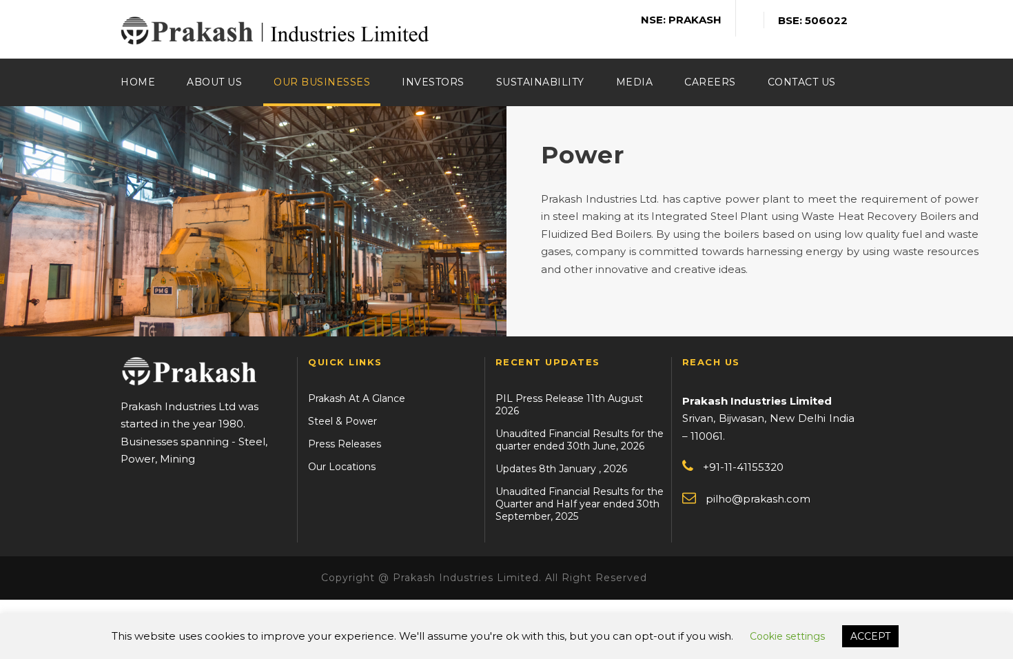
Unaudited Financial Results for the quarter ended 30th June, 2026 (579, 439)
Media (634, 82)
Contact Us (802, 82)
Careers (710, 82)
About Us (214, 82)
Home (138, 82)
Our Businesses (322, 82)
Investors (433, 82)
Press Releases (344, 444)
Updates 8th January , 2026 (561, 469)
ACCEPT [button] (870, 636)
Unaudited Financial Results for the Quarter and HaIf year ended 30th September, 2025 (579, 504)
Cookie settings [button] (787, 636)
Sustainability (540, 82)
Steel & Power (342, 421)
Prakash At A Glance (356, 398)
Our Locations (342, 466)
